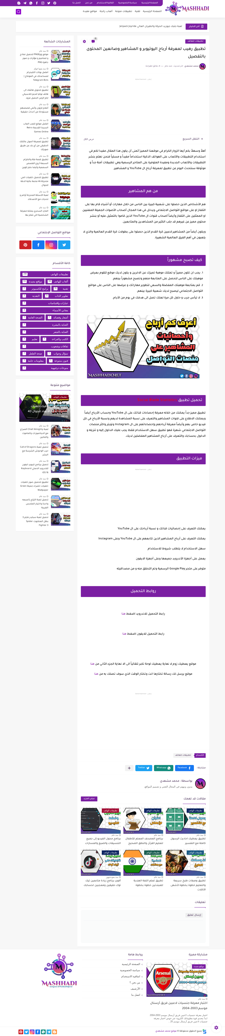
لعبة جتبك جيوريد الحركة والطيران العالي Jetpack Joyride (151, 26)
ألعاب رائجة (106, 11)
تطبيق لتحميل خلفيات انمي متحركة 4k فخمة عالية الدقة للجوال (34, 181)
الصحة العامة (33, 317)
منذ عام (200, 835)
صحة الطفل (33, 353)
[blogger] (19, 3)
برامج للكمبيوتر (36, 288)
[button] (184, 768)
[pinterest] (55, 3)
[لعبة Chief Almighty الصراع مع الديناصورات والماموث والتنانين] (60, 431)
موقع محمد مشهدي (166, 1031)
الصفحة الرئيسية (150, 3)
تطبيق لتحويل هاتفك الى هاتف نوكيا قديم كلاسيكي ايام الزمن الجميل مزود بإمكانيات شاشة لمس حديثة (33, 95)
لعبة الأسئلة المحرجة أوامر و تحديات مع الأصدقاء (34, 197)
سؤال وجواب (58, 353)
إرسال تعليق (194, 915)
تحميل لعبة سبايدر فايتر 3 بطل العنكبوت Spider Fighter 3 (35, 521)
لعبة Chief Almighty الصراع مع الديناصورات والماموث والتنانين (34, 433)
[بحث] (18, 11)
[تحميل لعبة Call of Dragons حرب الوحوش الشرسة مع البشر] (60, 448)
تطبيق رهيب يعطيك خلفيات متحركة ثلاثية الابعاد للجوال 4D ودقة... (48, 411)
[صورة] (60, 56)
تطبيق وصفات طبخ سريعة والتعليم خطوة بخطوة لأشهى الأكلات (188, 885)
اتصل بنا (76, 3)
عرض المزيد (89, 799)
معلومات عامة (34, 360)
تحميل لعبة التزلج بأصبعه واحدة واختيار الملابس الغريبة (35, 504)
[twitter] (49, 3)
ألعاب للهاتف (58, 281)
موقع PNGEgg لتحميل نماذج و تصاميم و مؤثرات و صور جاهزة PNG (34, 58)
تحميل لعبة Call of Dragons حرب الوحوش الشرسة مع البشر (34, 451)
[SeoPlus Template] (204, 1031)
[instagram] (43, 3)
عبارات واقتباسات (46, 303)
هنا (123, 614)
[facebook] (37, 3)
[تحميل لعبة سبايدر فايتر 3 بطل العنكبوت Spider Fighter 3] (60, 519)
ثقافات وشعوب (46, 346)
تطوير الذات (57, 295)
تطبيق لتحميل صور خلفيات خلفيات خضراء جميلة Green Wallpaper (34, 486)
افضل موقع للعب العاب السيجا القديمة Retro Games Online (35, 128)
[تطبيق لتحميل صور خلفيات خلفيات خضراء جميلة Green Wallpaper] (60, 483)
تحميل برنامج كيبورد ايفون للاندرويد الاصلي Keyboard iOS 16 (34, 469)
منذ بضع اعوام (40, 68)
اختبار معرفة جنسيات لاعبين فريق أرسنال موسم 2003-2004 (178, 1006)
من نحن (88, 3)
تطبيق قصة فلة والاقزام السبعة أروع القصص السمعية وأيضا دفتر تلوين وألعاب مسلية (35, 164)
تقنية (137, 11)
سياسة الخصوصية (127, 3)
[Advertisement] (143, 107)
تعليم (30, 339)
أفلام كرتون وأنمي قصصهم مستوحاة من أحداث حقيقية (34, 110)
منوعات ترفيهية (46, 367)
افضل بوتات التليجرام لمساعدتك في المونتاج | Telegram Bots (36, 76)
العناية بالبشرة (46, 324)
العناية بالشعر (46, 331)
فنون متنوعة (59, 360)
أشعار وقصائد (58, 317)
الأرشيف (135, 988)
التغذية (32, 295)
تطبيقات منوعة (123, 11)
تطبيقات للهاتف (195, 41)
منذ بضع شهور (112, 877)
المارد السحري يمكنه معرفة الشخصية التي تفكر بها (34, 213)
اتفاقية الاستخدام (105, 3)
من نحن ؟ (135, 982)
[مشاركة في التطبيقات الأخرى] (129, 768)
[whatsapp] (31, 3)
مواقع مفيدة (90, 11)
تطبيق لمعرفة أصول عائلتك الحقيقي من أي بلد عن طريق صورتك (34, 146)
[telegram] (25, 3)
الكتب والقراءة (56, 339)
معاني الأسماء (46, 310)
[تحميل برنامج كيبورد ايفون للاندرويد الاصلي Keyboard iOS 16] (60, 466)
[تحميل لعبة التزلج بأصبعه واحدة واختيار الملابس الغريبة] (60, 501)
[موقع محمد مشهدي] (187, 8)
